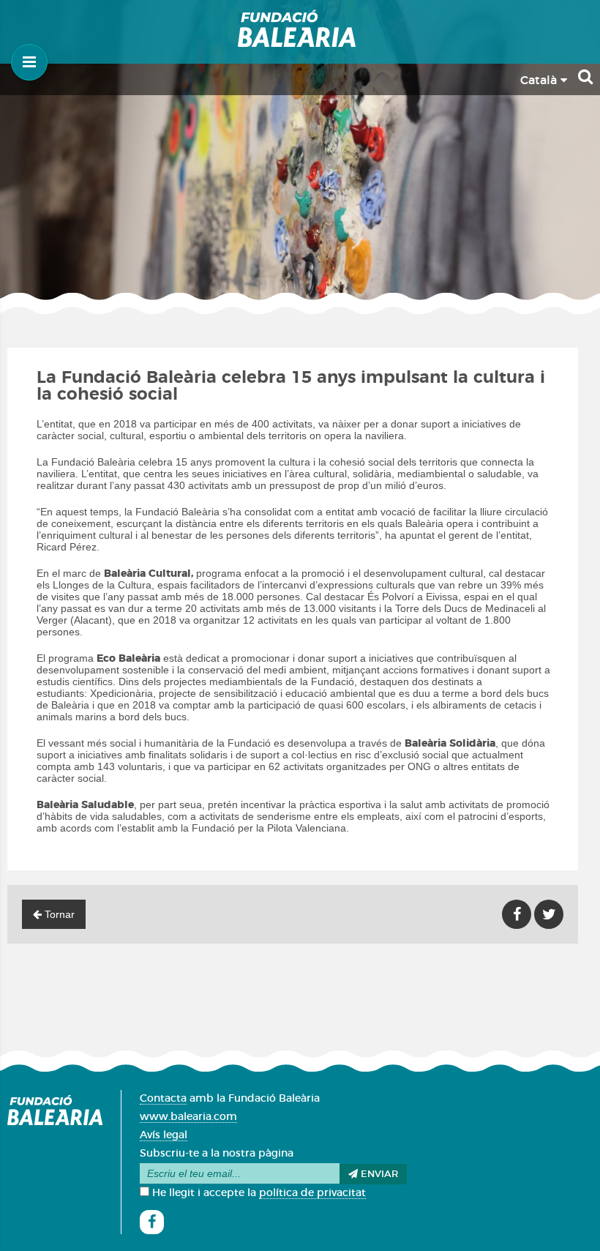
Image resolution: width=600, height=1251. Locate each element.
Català (540, 80)
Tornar (58, 914)
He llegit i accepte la (257, 1193)
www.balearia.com (188, 1117)
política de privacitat (312, 1193)
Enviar (378, 1174)
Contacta (163, 1099)
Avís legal (163, 1135)
